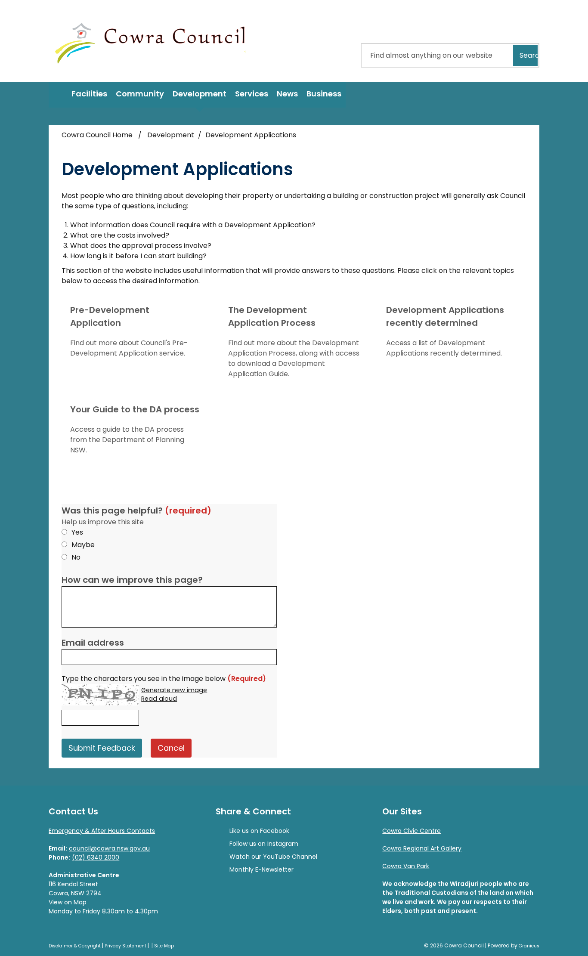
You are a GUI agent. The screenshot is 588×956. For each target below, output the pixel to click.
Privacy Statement (125, 946)
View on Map (68, 902)
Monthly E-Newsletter (261, 869)
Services (251, 93)
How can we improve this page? (132, 580)
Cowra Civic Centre (411, 830)
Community (140, 93)
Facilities (89, 93)
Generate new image (174, 690)
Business (323, 93)
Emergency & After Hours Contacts (102, 830)
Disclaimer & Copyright (75, 946)
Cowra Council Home (97, 135)
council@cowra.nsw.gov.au (109, 848)
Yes (77, 532)
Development (199, 93)
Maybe (83, 545)
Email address (93, 643)
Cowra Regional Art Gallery (421, 848)
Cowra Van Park (405, 866)
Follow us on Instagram (263, 843)
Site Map (164, 946)
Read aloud (159, 699)
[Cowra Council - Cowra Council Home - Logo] (150, 41)
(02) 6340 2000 (95, 857)
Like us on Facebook (259, 830)
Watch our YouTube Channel (273, 856)
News (287, 93)
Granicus (529, 946)
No (75, 557)
